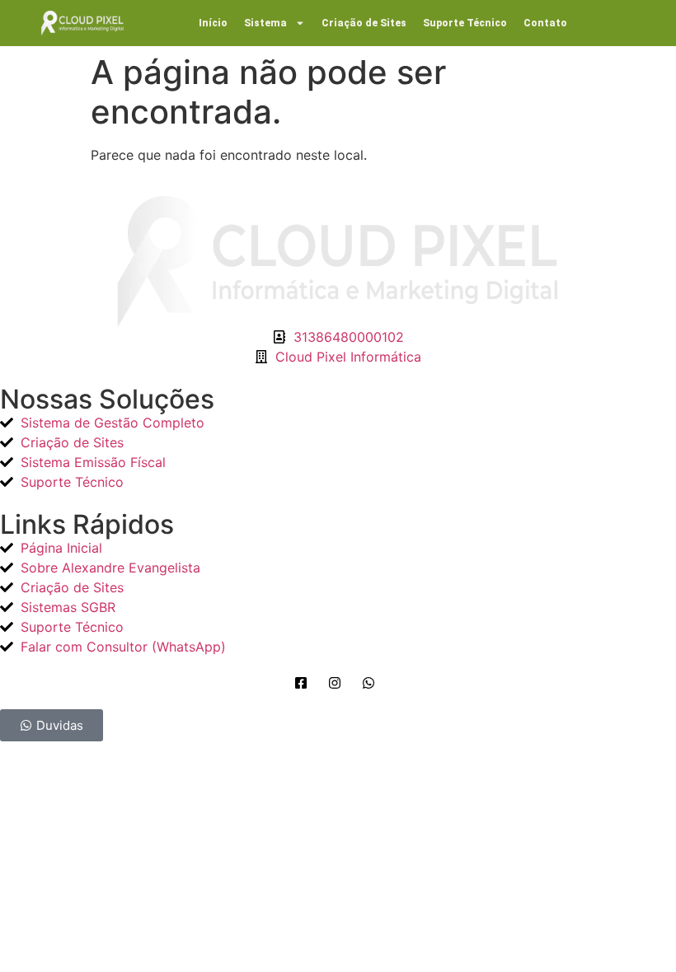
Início (213, 23)
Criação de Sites (364, 23)
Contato (545, 23)
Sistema (265, 23)
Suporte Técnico (465, 23)
